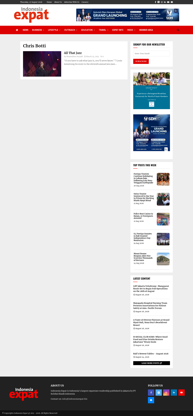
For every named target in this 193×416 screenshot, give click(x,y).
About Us (58, 2)
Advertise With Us (71, 2)
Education (87, 30)
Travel (102, 30)
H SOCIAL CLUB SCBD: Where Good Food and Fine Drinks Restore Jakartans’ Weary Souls (150, 339)
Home (49, 2)
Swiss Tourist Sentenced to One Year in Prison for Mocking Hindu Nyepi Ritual (144, 197)
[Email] (151, 400)
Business (37, 30)
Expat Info (117, 30)
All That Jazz (73, 53)
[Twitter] (159, 392)
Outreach (69, 30)
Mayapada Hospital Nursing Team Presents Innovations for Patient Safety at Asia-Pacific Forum (150, 305)
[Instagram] (166, 392)
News (25, 30)
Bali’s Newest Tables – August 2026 (150, 353)
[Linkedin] (174, 392)
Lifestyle (53, 30)
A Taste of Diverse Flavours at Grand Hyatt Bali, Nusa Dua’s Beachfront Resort (151, 322)
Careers (85, 2)
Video (130, 30)
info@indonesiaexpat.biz (74, 399)
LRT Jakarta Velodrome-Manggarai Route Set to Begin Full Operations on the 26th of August (151, 288)
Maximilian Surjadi (74, 56)
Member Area (146, 30)
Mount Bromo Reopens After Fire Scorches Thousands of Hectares (143, 257)
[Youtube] (181, 392)
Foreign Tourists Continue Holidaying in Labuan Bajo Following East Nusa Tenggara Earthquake (143, 178)
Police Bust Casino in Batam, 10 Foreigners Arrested (143, 216)
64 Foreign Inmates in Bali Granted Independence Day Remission (143, 237)
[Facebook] (151, 392)
